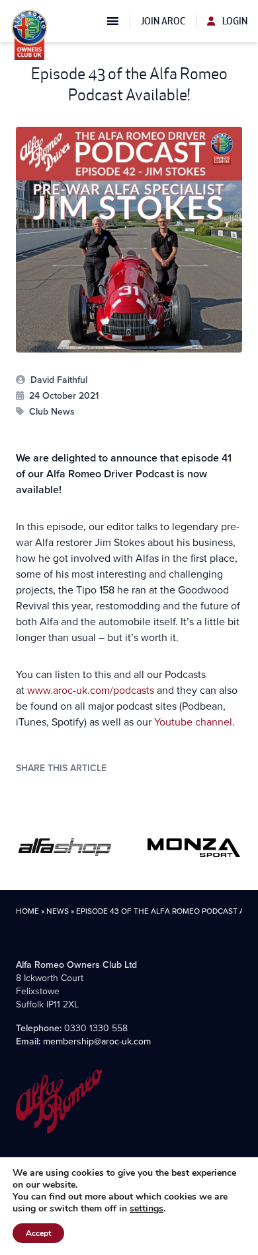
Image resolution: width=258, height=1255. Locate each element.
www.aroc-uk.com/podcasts (90, 690)
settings (146, 1209)
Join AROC (163, 21)
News (57, 911)
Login (233, 21)
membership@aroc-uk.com (97, 1041)
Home (27, 911)
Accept (38, 1233)
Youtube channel (193, 721)
